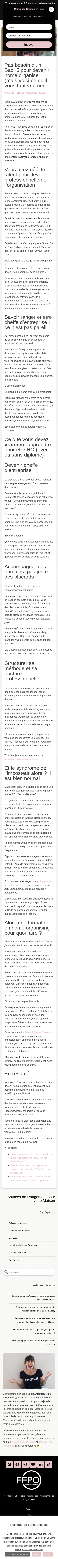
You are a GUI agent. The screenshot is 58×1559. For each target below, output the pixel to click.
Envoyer (29, 44)
